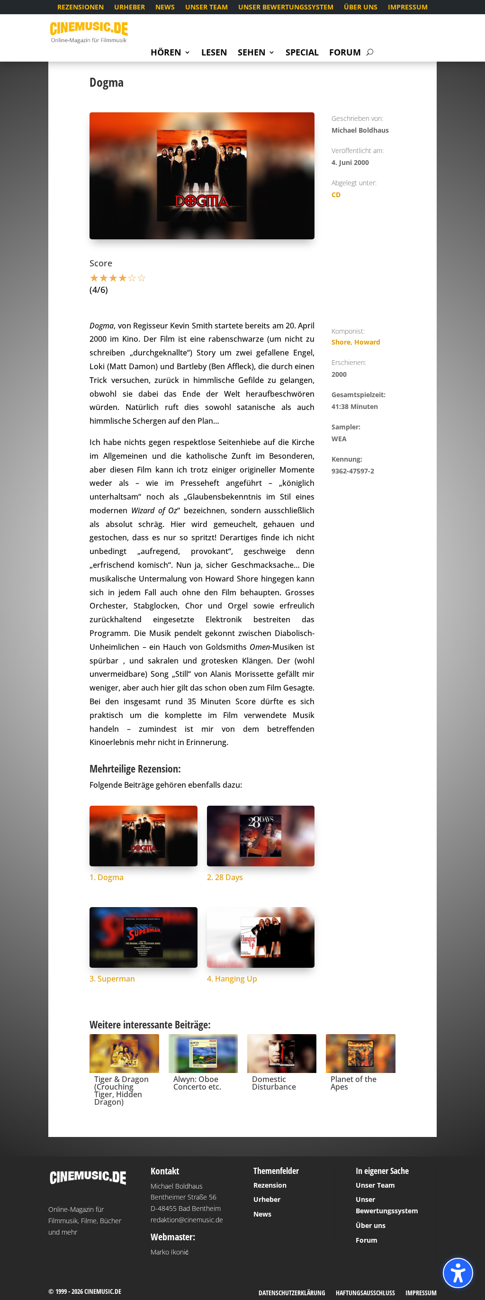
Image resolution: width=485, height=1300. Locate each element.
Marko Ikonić (170, 1251)
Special (302, 53)
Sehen (252, 53)
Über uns (360, 7)
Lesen (214, 53)
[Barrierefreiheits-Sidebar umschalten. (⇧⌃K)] (458, 1273)
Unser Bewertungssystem (285, 7)
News (165, 7)
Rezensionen (80, 7)
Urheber (129, 7)
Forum (345, 53)
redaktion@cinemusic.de (187, 1219)
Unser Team (206, 7)
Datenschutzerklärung (292, 1293)
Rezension (270, 1185)
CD (336, 194)
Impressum (408, 7)
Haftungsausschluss (365, 1293)
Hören (166, 53)
